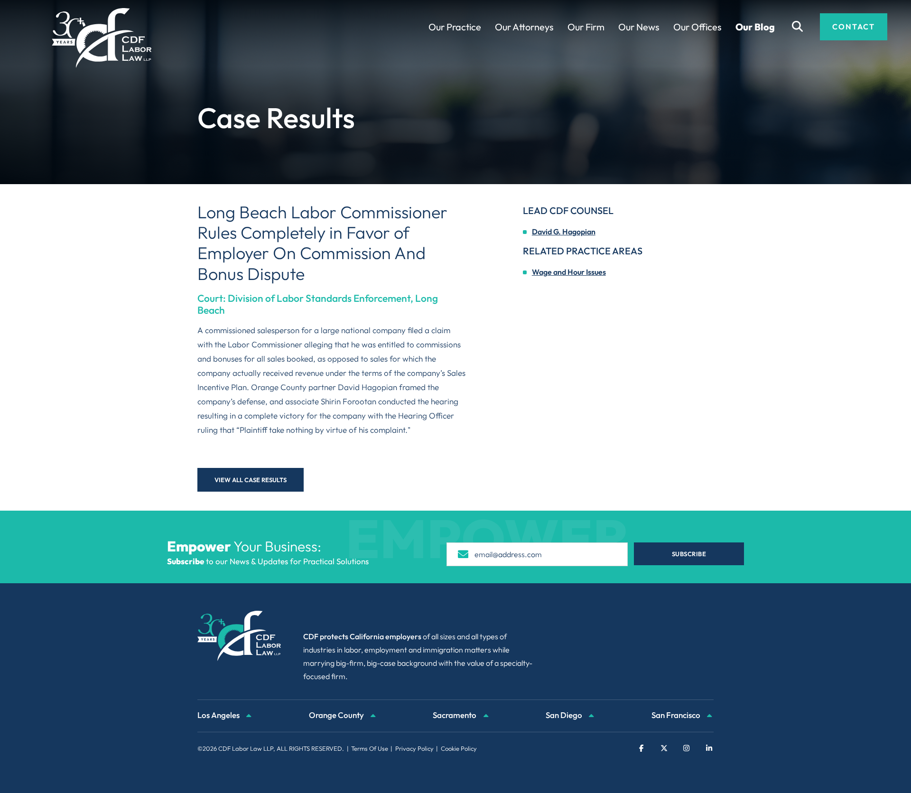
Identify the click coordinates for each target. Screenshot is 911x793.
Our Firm (585, 27)
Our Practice (454, 27)
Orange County (337, 715)
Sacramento (455, 715)
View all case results (250, 480)
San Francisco (676, 715)
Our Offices (697, 27)
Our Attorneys (524, 27)
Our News (639, 27)
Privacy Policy (414, 748)
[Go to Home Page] (102, 38)
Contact (853, 26)
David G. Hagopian (563, 231)
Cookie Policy (459, 748)
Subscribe (689, 554)
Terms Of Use (369, 748)
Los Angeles (219, 715)
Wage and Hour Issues (569, 272)
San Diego (565, 715)
